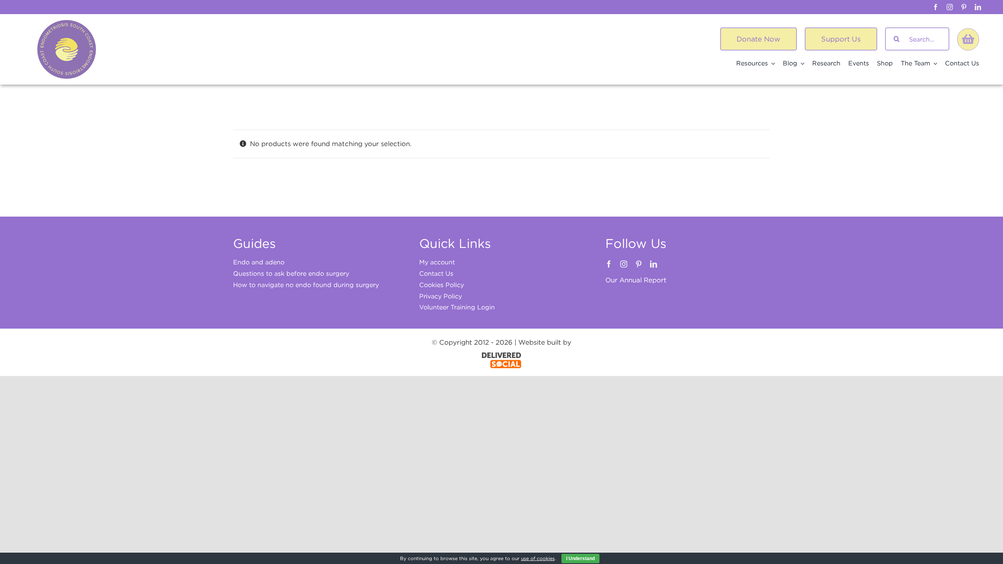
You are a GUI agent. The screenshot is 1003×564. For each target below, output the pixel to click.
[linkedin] (978, 7)
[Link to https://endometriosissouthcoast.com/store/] (968, 39)
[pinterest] (964, 7)
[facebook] (935, 7)
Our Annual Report (635, 280)
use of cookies (538, 558)
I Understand (580, 558)
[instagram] (950, 7)
